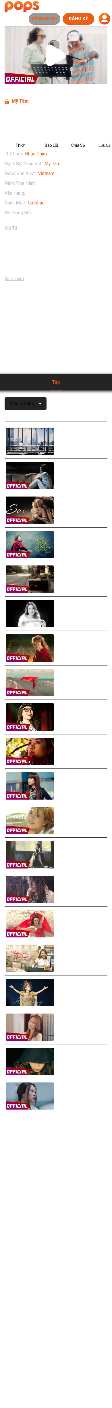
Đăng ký (78, 18)
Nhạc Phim (36, 154)
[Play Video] (56, 55)
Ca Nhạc (36, 203)
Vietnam (46, 173)
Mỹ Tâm (52, 163)
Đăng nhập (44, 18)
